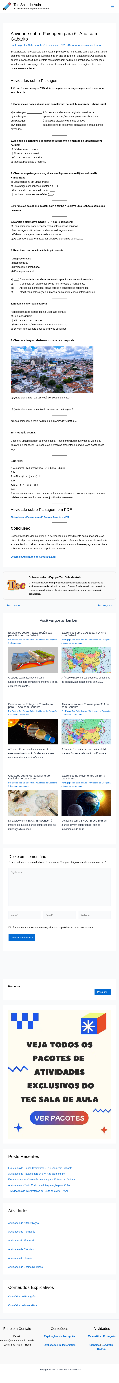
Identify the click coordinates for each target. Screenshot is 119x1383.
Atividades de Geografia (46, 640)
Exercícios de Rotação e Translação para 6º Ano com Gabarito (30, 705)
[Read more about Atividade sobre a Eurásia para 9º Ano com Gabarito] (86, 731)
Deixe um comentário (80, 45)
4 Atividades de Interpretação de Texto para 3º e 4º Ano (38, 1190)
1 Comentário (15, 643)
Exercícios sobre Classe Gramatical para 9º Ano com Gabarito (42, 1179)
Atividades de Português (21, 1231)
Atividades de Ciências (21, 1249)
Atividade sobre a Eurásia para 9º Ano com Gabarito (85, 705)
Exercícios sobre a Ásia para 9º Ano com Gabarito (84, 634)
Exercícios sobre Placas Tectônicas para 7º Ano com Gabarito (30, 634)
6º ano (97, 45)
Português (109, 1336)
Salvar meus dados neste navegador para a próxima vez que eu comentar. (53, 927)
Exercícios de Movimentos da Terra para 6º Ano (83, 777)
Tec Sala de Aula (27, 5)
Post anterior (11, 605)
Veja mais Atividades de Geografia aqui (33, 556)
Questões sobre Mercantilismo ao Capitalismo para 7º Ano (29, 777)
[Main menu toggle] (112, 6)
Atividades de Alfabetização (23, 1223)
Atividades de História (20, 1258)
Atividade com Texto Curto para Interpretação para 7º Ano (39, 1185)
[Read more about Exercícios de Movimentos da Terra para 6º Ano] (86, 802)
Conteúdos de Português (22, 1296)
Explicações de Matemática (59, 1345)
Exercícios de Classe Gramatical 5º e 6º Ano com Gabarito (40, 1168)
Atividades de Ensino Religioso (25, 1267)
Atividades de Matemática (22, 1240)
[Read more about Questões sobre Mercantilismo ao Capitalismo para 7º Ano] (33, 802)
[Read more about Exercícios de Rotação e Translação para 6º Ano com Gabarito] (33, 731)
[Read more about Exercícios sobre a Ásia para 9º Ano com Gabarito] (86, 659)
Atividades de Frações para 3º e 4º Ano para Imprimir (37, 1173)
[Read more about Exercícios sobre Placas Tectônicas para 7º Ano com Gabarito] (33, 659)
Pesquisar (102, 992)
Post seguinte (106, 605)
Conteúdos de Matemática (22, 1305)
